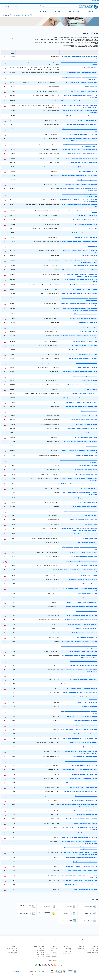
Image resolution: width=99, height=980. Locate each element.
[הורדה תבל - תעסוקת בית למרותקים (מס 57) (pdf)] (5, 638)
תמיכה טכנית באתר (39, 959)
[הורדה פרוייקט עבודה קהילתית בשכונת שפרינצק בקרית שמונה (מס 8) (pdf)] (5, 858)
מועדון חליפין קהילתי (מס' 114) (89, 380)
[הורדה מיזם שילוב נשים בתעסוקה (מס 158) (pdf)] (5, 172)
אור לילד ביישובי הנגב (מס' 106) (89, 411)
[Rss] (55, 965)
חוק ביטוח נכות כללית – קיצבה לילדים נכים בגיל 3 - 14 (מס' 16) (81, 818)
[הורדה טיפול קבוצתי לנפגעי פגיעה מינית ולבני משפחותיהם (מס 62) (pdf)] (5, 625)
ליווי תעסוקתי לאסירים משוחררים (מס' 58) (86, 628)
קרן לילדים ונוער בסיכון (11, 944)
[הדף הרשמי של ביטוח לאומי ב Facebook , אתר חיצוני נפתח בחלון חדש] (49, 965)
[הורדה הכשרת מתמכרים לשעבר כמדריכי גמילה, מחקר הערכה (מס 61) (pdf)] (5, 620)
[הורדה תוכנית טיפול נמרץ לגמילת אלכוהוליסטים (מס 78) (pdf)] (5, 557)
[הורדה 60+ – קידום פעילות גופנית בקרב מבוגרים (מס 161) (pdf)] (5, 163)
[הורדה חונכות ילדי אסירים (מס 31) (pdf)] (5, 748)
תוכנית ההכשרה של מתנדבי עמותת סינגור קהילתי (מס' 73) (82, 579)
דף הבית (96, 28)
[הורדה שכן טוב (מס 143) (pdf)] (5, 247)
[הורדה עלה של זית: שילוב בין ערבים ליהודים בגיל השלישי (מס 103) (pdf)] (5, 429)
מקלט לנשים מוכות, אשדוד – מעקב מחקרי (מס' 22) (84, 800)
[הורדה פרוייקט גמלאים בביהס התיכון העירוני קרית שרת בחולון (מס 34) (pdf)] (5, 762)
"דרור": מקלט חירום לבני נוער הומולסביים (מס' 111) (84, 393)
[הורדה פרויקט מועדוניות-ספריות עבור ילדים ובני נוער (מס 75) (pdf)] (5, 553)
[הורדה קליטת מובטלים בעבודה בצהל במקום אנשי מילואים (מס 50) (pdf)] (5, 689)
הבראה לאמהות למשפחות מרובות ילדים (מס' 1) (85, 889)
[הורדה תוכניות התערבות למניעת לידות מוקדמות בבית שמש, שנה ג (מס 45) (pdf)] (5, 693)
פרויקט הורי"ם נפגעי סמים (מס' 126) (88, 327)
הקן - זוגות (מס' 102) (91, 433)
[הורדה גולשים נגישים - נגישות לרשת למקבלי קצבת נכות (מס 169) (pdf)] (5, 125)
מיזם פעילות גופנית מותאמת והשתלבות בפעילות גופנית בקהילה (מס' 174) (78, 101)
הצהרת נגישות (43, 974)
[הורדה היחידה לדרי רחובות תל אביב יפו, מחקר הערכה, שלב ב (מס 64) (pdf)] (5, 607)
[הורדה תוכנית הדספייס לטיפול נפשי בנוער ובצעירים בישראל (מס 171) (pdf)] (5, 116)
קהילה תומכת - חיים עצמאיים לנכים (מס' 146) (85, 237)
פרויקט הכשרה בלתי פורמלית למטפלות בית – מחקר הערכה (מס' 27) (80, 769)
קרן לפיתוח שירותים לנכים (11, 942)
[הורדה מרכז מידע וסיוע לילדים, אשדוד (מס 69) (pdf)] (5, 594)
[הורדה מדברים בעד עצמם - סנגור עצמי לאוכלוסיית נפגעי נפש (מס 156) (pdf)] (5, 185)
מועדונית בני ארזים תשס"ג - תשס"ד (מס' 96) (86, 469)
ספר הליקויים (81, 944)
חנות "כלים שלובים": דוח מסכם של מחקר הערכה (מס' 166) (82, 134)
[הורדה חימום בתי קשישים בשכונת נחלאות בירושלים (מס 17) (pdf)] (5, 811)
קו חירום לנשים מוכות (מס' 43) (89, 706)
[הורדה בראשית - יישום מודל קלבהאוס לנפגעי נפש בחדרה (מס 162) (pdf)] (5, 154)
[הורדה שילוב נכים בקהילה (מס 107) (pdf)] (5, 416)
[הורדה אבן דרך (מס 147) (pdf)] (5, 229)
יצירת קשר (33, 974)
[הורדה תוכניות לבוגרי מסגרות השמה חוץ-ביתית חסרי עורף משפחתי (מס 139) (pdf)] (5, 270)
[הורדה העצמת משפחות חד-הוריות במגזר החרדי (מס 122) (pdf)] (5, 346)
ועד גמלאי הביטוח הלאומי (92, 952)
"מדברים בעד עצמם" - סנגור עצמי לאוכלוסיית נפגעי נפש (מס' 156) (80, 184)
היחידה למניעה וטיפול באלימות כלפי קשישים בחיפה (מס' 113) (82, 385)
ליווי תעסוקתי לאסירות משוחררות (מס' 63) (86, 611)
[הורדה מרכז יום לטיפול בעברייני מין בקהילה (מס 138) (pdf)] (5, 266)
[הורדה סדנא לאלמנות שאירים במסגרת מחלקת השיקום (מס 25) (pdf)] (5, 779)
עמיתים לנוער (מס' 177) (91, 86)
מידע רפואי (81, 946)
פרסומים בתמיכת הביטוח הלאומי (51, 957)
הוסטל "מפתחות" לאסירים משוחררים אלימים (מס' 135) (83, 285)
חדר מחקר (68, 944)
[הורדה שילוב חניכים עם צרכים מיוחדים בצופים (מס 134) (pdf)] (5, 290)
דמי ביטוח (58, 11)
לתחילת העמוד (16, 971)
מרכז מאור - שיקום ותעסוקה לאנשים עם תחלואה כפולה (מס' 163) (81, 158)
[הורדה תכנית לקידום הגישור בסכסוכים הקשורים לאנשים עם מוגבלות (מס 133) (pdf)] (5, 294)
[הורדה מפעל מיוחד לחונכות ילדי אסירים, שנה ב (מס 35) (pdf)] (5, 726)
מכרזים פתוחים (26, 942)
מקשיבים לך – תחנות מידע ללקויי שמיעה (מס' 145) (84, 233)
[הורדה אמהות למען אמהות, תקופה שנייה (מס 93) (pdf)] (5, 456)
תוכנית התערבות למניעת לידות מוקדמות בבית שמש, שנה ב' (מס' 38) (80, 738)
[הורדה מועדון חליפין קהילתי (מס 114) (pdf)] (5, 381)
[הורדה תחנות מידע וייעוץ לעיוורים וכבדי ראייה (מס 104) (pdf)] (5, 425)
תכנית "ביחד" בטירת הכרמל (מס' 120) (87, 354)
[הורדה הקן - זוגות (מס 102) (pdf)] (5, 433)
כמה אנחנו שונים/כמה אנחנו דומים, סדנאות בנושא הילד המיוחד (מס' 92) (79, 484)
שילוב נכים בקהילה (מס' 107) (89, 415)
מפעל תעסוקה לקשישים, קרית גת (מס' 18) (86, 814)
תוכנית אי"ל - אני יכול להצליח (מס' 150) (87, 215)
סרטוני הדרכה (40, 952)
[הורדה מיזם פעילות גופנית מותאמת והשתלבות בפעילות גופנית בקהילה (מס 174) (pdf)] (5, 101)
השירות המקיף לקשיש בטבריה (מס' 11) (87, 833)
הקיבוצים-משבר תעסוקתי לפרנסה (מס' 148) (86, 224)
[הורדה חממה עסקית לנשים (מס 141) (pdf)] (5, 256)
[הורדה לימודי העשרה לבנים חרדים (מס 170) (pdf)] (5, 121)
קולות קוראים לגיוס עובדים (92, 944)
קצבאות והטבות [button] (74, 11)
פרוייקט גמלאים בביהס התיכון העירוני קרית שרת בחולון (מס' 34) (81, 761)
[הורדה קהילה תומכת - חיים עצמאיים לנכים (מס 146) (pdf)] (5, 238)
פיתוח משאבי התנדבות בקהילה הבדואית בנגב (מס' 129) (83, 318)
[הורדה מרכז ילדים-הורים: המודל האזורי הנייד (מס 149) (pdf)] (5, 220)
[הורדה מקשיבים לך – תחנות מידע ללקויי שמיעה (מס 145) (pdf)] (5, 233)
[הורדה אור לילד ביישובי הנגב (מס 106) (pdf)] (5, 412)
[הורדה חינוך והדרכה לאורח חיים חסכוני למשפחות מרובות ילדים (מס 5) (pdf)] (5, 867)
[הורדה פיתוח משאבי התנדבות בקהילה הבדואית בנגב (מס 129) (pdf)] (5, 319)
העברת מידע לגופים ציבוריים (66, 949)
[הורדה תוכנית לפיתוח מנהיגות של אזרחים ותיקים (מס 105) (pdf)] (5, 420)
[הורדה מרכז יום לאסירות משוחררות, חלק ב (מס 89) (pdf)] (5, 499)
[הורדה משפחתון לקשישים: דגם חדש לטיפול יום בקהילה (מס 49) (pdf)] (5, 676)
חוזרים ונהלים (81, 948)
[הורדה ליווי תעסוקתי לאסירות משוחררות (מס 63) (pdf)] (5, 612)
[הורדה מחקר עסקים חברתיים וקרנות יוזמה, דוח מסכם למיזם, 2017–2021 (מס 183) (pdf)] (5, 57)
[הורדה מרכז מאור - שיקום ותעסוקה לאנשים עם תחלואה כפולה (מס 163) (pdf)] (5, 159)
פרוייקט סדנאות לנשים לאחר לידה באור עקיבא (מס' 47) (83, 679)
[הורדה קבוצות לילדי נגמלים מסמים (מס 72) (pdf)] (5, 576)
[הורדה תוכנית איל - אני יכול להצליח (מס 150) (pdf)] (5, 216)
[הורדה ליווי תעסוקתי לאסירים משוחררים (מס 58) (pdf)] (5, 629)
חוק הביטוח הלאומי (79, 942)
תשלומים (17, 15)
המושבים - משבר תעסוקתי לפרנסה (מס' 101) (86, 437)
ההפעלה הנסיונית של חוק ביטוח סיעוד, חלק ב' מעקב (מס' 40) (82, 716)
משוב (26, 974)
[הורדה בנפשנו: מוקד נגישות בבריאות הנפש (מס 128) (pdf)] (5, 315)
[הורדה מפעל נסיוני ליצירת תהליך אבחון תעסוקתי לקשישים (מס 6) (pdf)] (5, 871)
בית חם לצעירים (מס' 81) (91, 515)
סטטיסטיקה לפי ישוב (66, 942)
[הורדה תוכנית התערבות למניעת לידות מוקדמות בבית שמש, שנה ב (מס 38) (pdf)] (5, 739)
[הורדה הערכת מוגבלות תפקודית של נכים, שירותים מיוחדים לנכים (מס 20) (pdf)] (5, 792)
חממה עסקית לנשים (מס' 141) (89, 255)
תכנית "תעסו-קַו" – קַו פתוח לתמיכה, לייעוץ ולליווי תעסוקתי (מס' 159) (79, 175)
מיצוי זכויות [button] (91, 11)
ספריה (55, 944)
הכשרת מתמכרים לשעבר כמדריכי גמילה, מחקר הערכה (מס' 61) (81, 619)
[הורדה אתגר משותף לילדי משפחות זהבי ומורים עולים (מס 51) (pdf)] (5, 666)
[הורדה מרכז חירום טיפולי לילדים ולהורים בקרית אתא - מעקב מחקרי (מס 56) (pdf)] (5, 642)
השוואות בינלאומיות (66, 953)
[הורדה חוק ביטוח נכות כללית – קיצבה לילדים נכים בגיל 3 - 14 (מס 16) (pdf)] (5, 819)
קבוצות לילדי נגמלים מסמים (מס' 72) (88, 575)
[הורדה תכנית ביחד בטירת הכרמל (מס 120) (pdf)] (5, 355)
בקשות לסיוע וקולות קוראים (12, 953)
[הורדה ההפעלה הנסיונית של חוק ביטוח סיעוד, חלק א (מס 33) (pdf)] (5, 743)
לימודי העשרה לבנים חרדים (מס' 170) (87, 120)
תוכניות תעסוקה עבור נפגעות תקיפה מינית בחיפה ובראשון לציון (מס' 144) (78, 241)
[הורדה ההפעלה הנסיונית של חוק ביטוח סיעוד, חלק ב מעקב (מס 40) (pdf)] (5, 717)
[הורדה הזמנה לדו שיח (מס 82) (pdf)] (5, 525)
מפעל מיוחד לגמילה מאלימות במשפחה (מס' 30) (85, 756)
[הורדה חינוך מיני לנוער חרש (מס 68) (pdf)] (5, 584)
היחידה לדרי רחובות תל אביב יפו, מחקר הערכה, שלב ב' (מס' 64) (81, 606)
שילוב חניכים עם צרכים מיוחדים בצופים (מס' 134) (85, 289)
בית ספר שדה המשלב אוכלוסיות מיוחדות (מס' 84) (84, 506)
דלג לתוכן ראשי (95, 0)
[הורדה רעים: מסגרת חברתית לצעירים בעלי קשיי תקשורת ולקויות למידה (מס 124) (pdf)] (5, 336)
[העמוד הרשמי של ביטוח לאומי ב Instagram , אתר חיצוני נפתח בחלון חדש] (45, 965)
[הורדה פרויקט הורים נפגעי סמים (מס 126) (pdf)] (5, 328)
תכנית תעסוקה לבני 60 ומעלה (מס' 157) (87, 180)
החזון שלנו (95, 946)
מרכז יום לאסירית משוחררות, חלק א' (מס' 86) (85, 534)
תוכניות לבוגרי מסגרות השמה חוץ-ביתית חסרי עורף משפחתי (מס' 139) (79, 269)
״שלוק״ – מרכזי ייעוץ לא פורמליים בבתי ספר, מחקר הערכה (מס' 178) (80, 82)
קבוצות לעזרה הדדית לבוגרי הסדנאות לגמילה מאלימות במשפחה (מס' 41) (79, 729)
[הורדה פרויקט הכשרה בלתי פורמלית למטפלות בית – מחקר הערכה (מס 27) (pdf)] (5, 770)
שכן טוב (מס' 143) (92, 246)
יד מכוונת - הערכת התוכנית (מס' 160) (87, 167)
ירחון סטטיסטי (53, 946)
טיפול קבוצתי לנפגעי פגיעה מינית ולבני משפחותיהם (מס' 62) (82, 624)
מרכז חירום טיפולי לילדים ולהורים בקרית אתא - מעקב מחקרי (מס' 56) (79, 641)
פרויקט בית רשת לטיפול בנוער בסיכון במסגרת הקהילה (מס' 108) (81, 402)
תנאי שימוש (33, 971)
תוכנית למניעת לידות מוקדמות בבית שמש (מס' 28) (84, 774)
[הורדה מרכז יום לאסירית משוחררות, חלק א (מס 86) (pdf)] (5, 534)
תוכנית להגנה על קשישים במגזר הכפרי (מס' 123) (85, 341)
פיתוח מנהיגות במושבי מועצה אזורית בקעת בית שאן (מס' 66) (82, 602)
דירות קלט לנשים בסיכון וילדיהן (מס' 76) (87, 542)
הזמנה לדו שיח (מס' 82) (91, 524)
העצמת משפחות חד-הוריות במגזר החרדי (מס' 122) (84, 345)
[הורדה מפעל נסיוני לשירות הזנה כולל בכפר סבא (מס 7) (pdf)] (5, 863)
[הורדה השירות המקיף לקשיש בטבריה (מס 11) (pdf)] (5, 833)
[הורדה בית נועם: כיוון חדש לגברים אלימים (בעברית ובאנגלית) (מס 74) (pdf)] (6, 562)
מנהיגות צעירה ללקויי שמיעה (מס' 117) (87, 367)
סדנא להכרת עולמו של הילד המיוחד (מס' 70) (86, 565)
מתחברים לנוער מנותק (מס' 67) (89, 598)
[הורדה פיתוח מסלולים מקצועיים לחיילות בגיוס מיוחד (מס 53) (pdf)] (5, 662)
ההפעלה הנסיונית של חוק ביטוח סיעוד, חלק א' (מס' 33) (83, 742)
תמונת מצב (68, 956)
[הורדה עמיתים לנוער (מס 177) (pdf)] (5, 87)
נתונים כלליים (68, 951)
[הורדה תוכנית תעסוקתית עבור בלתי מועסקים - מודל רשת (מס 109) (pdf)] (5, 407)
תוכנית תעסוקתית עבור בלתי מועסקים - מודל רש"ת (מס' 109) (81, 406)
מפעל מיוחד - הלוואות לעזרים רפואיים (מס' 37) (85, 720)
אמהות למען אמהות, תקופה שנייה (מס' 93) (86, 455)
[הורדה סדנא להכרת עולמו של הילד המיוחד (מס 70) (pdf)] (5, 566)
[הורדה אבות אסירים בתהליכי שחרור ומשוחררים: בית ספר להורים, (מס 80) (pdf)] (5, 512)
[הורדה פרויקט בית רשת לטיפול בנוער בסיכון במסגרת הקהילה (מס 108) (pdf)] (5, 403)
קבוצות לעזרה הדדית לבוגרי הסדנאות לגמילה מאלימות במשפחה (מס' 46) (79, 684)
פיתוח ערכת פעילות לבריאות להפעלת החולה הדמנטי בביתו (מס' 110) (80, 398)
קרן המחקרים (67, 946)
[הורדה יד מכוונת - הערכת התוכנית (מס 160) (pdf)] (5, 167)
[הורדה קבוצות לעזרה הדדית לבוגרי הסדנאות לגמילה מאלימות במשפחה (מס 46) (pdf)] (5, 684)
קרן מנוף (15, 950)
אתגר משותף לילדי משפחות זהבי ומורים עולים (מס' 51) (83, 665)
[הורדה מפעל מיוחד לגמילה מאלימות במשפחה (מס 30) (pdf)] (5, 757)
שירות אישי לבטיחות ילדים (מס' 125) (88, 331)
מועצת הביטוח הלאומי (92, 950)
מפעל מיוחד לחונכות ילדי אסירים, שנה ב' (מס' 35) (84, 725)
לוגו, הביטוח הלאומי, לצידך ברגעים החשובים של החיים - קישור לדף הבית (86, 7)
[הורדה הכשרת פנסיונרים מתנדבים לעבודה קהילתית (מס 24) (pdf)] (5, 788)
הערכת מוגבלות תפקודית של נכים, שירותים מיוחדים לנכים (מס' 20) (80, 791)
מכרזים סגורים (26, 944)
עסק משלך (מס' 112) (92, 389)
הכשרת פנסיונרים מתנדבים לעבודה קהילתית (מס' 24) (83, 787)
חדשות (42, 942)
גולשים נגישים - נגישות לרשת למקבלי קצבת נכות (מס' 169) (82, 124)
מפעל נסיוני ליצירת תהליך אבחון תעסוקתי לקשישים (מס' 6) (82, 870)
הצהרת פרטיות (42, 971)
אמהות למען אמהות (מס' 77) (90, 538)
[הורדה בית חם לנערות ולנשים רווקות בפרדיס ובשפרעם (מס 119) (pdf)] (5, 359)
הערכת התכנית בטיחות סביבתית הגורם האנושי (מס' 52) (83, 651)
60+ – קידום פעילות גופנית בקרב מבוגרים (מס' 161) (84, 162)
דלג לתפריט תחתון (94, 2)
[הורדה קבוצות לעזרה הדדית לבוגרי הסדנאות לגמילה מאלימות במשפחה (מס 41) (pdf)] (5, 730)
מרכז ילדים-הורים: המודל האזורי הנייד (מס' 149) (85, 219)
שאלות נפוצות (40, 954)
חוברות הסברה (53, 942)
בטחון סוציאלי (54, 950)
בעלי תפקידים (94, 948)
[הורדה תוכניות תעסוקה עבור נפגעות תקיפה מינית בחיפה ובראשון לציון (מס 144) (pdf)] (5, 242)
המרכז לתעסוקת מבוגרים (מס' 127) (88, 322)
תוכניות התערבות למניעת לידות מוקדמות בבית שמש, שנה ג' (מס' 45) (80, 692)
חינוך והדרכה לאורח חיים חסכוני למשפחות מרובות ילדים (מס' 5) (81, 866)
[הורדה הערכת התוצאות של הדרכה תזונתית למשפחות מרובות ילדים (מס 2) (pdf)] (5, 881)
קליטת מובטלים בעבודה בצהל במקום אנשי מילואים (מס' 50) (82, 688)
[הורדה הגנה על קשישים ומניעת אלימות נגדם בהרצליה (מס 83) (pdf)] (5, 520)
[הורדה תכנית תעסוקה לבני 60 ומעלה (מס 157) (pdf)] (5, 181)
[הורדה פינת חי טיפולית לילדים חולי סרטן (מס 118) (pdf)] (5, 364)
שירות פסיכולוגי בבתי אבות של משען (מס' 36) (85, 734)
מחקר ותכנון (68, 939)
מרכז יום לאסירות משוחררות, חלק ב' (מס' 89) (85, 498)
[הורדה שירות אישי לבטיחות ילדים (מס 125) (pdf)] (5, 332)
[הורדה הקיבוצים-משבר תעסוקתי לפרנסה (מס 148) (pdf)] (5, 225)
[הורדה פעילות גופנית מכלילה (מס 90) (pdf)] (5, 489)
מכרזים (28, 939)
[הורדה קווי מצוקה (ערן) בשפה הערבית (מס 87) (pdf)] (5, 503)
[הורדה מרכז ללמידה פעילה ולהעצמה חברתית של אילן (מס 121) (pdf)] (5, 350)
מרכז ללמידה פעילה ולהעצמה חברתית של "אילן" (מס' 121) (82, 350)
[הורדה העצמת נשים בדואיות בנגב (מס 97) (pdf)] (5, 466)
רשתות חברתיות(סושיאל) (38, 946)
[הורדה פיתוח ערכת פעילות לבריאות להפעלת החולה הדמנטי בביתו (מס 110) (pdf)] (5, 399)
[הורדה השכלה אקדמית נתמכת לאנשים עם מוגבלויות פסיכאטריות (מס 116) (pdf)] (5, 372)
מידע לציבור (41, 939)
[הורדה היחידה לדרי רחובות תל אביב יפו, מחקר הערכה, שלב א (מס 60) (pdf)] (5, 616)
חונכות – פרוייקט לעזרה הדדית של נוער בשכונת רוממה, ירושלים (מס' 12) (79, 837)
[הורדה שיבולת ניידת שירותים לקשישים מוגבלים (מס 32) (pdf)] (5, 766)
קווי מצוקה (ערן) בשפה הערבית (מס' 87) (87, 502)
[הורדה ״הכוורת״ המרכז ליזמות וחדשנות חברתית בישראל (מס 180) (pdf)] (5, 73)
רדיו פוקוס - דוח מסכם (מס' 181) (89, 67)
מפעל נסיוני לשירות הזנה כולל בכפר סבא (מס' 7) (85, 862)
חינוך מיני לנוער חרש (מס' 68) (89, 584)
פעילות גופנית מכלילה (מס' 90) (89, 488)
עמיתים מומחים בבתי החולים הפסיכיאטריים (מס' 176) (84, 91)
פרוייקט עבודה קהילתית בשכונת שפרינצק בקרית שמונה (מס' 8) (81, 857)
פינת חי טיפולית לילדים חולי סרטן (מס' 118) (86, 363)
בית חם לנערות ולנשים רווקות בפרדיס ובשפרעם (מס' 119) (83, 358)
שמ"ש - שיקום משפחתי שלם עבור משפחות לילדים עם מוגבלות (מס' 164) (79, 149)
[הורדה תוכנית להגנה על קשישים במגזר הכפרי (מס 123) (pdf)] (5, 342)
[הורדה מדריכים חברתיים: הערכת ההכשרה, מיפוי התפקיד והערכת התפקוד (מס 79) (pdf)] (5, 548)
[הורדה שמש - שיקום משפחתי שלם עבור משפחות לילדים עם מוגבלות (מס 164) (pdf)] (5, 150)
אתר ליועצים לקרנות (12, 956)
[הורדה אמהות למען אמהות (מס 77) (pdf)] (5, 539)
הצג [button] (14, 7)
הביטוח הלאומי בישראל (51, 954)
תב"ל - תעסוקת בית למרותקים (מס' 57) (87, 637)
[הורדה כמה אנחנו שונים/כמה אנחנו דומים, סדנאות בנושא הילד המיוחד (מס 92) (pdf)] (5, 484)
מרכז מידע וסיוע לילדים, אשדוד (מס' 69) (87, 593)
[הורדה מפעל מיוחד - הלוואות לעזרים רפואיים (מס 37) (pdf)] (5, 721)
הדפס (2, 38)
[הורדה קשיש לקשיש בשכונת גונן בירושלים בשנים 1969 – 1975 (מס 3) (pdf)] (5, 885)
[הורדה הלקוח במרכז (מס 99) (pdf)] (5, 447)
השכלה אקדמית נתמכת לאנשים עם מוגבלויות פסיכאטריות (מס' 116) (80, 371)
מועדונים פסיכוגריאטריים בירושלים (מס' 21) (86, 796)
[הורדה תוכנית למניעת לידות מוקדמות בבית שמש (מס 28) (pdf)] (5, 775)
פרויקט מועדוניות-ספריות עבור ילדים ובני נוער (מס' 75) (83, 552)
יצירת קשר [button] (43, 11)
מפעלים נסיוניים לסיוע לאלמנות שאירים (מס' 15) (85, 823)
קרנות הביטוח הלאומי (12, 939)
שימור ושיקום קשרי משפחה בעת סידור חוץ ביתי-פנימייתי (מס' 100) (80, 441)
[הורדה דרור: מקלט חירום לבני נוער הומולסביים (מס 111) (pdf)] (5, 394)
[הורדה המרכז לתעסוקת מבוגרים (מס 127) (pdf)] (5, 323)
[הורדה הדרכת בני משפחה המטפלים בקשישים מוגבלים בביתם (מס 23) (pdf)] (5, 783)
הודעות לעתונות (40, 944)
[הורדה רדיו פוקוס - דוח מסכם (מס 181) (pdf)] (5, 68)
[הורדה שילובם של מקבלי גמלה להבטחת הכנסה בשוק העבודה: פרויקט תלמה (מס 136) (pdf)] (5, 280)
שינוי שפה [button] (5, 7)
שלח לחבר (9, 38)
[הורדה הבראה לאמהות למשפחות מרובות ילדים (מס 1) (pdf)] (5, 890)
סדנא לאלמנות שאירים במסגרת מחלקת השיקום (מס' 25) (83, 778)
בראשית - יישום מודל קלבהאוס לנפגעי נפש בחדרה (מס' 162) (82, 153)
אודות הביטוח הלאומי (93, 939)
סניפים (27, 15)
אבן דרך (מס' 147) (92, 228)
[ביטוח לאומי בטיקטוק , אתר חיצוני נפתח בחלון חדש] (40, 965)
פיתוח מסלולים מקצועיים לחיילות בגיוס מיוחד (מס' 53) (83, 661)
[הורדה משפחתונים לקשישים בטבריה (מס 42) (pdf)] (5, 703)
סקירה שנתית (54, 948)
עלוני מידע (41, 948)
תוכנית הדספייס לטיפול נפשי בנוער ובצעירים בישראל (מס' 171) (81, 116)
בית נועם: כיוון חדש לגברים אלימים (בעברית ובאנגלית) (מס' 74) (81, 561)
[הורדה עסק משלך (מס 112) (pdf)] (5, 390)
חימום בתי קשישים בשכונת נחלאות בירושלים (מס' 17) (84, 810)
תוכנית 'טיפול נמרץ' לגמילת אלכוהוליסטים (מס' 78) (84, 556)
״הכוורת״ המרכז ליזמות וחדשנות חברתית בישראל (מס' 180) (82, 72)
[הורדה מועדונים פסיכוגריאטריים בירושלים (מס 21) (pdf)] (5, 797)
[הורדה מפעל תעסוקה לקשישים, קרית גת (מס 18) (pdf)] (5, 815)
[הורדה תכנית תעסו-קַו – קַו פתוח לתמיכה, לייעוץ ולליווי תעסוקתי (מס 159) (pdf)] (5, 176)
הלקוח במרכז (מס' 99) (91, 446)
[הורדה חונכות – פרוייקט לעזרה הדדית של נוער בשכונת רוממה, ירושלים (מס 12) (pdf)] (5, 838)
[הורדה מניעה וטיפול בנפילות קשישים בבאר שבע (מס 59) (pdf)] (5, 633)
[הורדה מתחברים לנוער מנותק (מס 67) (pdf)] (5, 599)
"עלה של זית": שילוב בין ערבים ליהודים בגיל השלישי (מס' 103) (81, 428)
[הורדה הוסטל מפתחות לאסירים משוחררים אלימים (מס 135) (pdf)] (5, 285)
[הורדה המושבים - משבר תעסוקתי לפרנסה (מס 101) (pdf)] (5, 438)
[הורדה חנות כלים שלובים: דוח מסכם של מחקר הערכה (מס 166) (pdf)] (5, 135)
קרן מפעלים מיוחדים (12, 948)
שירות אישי (5, 15)
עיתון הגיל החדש (53, 960)
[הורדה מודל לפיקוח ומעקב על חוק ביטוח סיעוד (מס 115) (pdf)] (5, 377)
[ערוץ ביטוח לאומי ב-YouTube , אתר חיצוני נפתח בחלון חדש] (52, 965)
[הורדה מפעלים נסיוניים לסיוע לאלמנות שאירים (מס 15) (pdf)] (5, 824)
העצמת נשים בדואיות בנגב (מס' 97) (88, 465)
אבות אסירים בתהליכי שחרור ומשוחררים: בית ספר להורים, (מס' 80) (80, 511)
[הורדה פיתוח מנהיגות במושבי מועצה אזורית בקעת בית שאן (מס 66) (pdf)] (5, 603)
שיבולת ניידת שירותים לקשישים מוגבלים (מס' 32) (84, 765)
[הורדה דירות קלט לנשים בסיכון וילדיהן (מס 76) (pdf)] (5, 543)
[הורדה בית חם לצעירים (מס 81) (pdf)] (5, 516)
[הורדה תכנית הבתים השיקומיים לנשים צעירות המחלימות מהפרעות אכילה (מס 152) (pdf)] (5, 205)
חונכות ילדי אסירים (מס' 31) (90, 747)
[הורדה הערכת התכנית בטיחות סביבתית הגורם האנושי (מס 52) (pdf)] (5, 652)
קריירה (96, 942)
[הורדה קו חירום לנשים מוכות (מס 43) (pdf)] (5, 707)
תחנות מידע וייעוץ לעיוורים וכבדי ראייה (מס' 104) (84, 424)
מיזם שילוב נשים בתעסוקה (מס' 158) (88, 171)
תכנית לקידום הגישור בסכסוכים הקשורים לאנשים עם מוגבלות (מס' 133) (79, 293)
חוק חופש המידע (40, 950)
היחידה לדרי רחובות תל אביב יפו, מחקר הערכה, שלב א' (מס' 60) (81, 615)
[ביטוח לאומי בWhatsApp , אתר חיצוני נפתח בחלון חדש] (36, 965)
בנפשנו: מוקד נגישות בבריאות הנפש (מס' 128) (85, 314)
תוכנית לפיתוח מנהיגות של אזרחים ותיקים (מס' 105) (84, 419)
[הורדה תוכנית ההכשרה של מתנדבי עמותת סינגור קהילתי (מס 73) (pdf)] (5, 580)
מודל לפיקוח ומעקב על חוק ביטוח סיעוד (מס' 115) (85, 376)
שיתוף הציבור (41, 956)
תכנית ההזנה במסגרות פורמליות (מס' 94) (86, 474)
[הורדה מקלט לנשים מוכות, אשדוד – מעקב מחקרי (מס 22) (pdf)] (5, 801)
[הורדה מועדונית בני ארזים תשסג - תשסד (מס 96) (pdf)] (5, 470)
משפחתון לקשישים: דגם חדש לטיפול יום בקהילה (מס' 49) (83, 675)
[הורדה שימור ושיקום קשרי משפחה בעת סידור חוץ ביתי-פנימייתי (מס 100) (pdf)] (5, 442)
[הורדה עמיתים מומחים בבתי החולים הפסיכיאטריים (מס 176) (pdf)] (5, 92)
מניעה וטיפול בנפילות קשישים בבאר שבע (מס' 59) (84, 633)
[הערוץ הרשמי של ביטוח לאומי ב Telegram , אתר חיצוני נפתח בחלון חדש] (42, 965)
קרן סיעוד (14, 946)
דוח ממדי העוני (53, 952)
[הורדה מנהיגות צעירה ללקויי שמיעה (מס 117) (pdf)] (5, 368)
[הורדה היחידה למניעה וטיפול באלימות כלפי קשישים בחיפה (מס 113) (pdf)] (5, 385)
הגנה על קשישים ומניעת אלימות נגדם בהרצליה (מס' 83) (83, 519)
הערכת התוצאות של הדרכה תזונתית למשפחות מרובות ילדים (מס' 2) (80, 880)
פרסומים (90, 28)
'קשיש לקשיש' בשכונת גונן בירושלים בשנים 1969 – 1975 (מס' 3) (81, 885)
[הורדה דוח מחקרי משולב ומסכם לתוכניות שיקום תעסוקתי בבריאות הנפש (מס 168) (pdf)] (5, 130)
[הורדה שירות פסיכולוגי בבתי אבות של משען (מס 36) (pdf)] (5, 734)
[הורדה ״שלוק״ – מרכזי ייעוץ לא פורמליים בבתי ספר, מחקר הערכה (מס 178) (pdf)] (5, 83)
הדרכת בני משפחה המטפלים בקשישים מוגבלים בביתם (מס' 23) (81, 783)
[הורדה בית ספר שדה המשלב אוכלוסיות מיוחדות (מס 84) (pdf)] (5, 507)
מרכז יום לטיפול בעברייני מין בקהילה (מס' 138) (85, 265)
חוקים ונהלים (81, 939)
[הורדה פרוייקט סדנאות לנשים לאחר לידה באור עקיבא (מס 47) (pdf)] (5, 680)
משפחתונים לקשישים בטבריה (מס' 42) (87, 702)
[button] (43, 6)
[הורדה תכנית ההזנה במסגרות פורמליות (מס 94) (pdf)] (5, 475)
